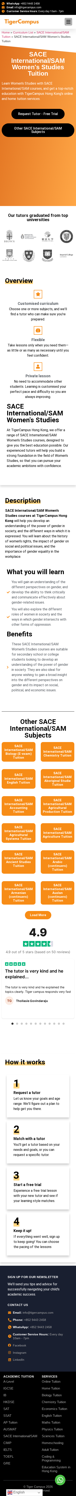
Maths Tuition (51, 1422)
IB (4, 1395)
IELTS (7, 1449)
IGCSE (8, 1388)
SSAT (7, 1415)
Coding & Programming (51, 1458)
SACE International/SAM (20, 1436)
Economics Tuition (54, 1409)
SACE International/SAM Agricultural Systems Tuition (18, 833)
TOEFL (8, 1456)
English (18, 1492)
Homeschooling (52, 1443)
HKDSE (8, 1402)
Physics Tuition (52, 1429)
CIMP (7, 1443)
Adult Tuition (50, 1449)
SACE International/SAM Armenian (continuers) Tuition (18, 892)
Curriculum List (23, 32)
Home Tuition (51, 1388)
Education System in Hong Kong (56, 1469)
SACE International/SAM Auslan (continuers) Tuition (57, 892)
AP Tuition (10, 1422)
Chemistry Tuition (54, 1402)
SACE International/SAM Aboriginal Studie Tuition (57, 779)
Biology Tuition (52, 1395)
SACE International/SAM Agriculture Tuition (57, 833)
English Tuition (52, 1415)
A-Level (8, 1381)
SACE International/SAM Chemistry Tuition (57, 751)
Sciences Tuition (53, 1436)
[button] (38, 915)
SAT (6, 1409)
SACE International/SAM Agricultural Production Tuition (57, 806)
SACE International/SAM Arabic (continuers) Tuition (57, 862)
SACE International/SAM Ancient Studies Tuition (18, 860)
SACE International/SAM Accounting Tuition (18, 806)
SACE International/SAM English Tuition (18, 778)
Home (6, 32)
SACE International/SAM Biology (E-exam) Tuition (18, 752)
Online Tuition (51, 1381)
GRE (6, 1463)
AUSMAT (9, 1429)
